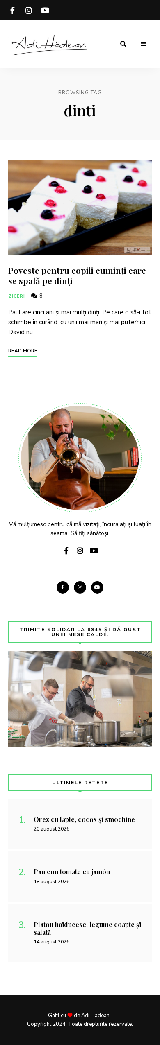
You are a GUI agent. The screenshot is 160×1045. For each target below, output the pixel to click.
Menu (143, 44)
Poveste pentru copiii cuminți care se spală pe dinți (77, 275)
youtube (45, 10)
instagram (29, 10)
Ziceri (16, 296)
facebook (12, 10)
